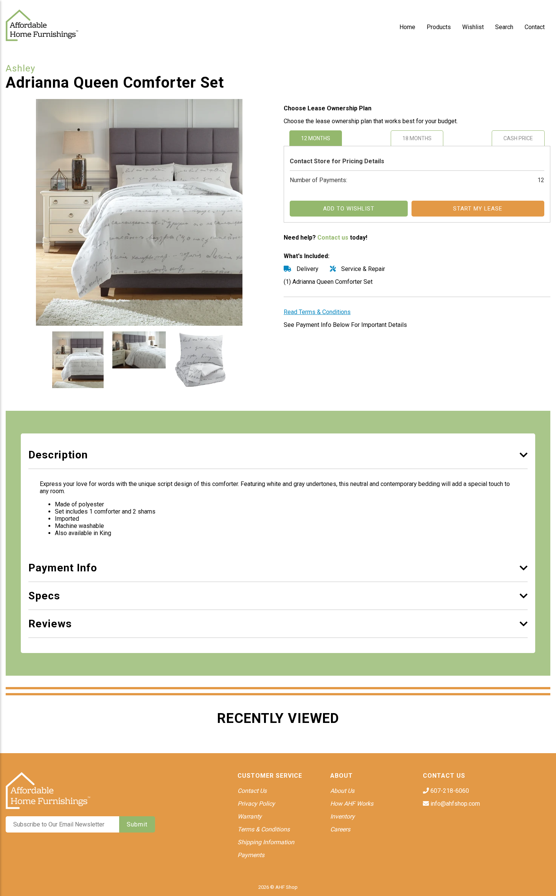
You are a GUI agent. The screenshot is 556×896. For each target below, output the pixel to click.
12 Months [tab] (315, 138)
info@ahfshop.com (454, 803)
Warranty (250, 816)
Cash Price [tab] (518, 138)
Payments (251, 855)
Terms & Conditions (264, 829)
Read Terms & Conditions (317, 312)
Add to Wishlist (348, 208)
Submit (137, 824)
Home (407, 27)
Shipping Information (266, 842)
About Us (342, 790)
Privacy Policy (256, 803)
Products (439, 27)
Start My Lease (477, 208)
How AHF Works (351, 803)
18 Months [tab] (417, 138)
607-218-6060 (449, 790)
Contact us (332, 237)
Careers (340, 829)
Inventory (342, 816)
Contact (535, 27)
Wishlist (473, 27)
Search (504, 27)
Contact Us (252, 790)
